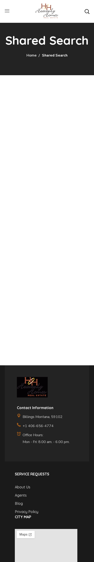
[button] (87, 11)
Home (31, 55)
